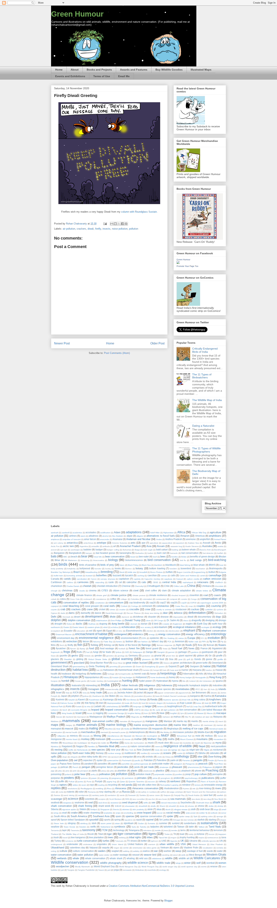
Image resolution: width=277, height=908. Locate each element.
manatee (123, 721)
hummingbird (112, 681)
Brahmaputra (216, 568)
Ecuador (68, 630)
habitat (207, 666)
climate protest (138, 595)
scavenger (56, 798)
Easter (66, 627)
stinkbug (84, 823)
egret (99, 630)
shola (182, 806)
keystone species (170, 700)
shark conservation (61, 805)
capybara (168, 579)
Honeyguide (200, 677)
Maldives (54, 721)
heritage (111, 674)
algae (129, 536)
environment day (65, 638)
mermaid (104, 732)
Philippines (207, 767)
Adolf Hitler (155, 533)
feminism (179, 641)
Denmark (66, 617)
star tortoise (189, 820)
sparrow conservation (151, 816)
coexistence (101, 599)
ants (133, 542)
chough (54, 591)
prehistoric (129, 778)
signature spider (69, 809)
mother (138, 739)
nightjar (174, 750)
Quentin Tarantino (136, 781)
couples (201, 606)
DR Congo (158, 620)
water (220, 851)
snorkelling (128, 813)
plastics (160, 770)
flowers (222, 645)
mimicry (74, 735)
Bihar (57, 560)
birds (63, 564)
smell (224, 809)
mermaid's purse (118, 732)
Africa (181, 532)
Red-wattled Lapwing (169, 785)
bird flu (183, 560)
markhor (196, 725)
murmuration (138, 743)
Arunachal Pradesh (130, 546)
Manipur (168, 721)
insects (106, 228)
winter (187, 862)
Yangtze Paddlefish (86, 870)
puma (80, 781)
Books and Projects (99, 69)
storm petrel (106, 823)
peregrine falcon (104, 767)
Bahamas (127, 550)
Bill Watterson (71, 560)
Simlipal (93, 809)
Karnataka (220, 695)
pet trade (149, 767)
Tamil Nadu (215, 826)
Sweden (82, 827)
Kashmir (60, 699)
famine (119, 642)
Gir (210, 655)
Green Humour (77, 14)
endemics (137, 634)
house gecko (81, 681)
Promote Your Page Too (187, 266)
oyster (100, 760)
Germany (133, 655)
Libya (146, 710)
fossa (165, 649)
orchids (149, 756)
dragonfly (196, 620)
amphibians (215, 535)
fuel (88, 652)
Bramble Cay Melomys (60, 572)
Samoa (57, 795)
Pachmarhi (126, 760)
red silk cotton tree (147, 785)
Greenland (217, 662)
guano (162, 666)
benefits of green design (202, 556)
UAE (163, 841)
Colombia (135, 599)
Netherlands (82, 750)
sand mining (69, 795)
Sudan (141, 823)
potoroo (84, 778)
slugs (216, 809)
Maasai (200, 713)
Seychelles (186, 802)
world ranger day (169, 867)
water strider (104, 855)
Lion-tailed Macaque (212, 709)
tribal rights (135, 837)
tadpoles (154, 826)
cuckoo (195, 609)
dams (72, 612)
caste (111, 582)
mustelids (187, 743)
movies (54, 742)
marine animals (86, 724)
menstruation (56, 732)
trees (110, 837)
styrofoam (129, 823)
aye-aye (63, 550)
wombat (210, 863)
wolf (198, 862)
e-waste (165, 624)
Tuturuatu (119, 841)
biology (113, 560)
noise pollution (120, 228)
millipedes (61, 736)
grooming (113, 666)
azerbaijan (75, 550)
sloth (193, 809)
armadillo (95, 546)
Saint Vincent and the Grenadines (201, 792)
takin (191, 826)
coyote (54, 609)
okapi (64, 757)
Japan (64, 696)
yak (62, 870)
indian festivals (130, 685)
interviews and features (135, 689)
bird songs (196, 560)
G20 (127, 652)
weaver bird (150, 854)
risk (194, 788)
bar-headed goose (105, 553)
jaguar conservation (166, 693)
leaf (188, 706)
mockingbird (152, 736)
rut (136, 792)
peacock (203, 763)
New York (129, 750)
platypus (174, 771)
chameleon (56, 586)
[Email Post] (105, 223)
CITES (104, 590)
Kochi (135, 703)
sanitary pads (98, 795)
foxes (191, 648)
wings (178, 863)
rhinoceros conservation (145, 788)
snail (64, 812)
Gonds (197, 659)
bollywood (85, 568)
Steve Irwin (59, 823)
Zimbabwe (139, 870)
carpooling (99, 582)
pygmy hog (111, 781)
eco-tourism (160, 627)
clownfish (194, 595)
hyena (175, 681)
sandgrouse (83, 795)
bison (122, 565)
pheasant (177, 767)
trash (56, 837)
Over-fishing (214, 756)
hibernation (189, 673)
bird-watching (217, 560)
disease (165, 616)
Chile (167, 586)
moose (128, 739)
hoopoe (54, 681)
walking (126, 851)
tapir (64, 830)
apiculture (154, 543)
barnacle (174, 553)
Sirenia (116, 809)
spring (117, 819)
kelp (120, 699)
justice (149, 696)
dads (63, 613)
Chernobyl (139, 586)
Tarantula (75, 830)
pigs (52, 771)
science (73, 798)
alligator (139, 536)
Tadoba (143, 827)
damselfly (85, 613)
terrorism (218, 830)
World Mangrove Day (128, 867)
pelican (64, 767)
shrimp (220, 806)
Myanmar (208, 743)
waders (102, 851)
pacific (137, 760)
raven (83, 785)
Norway (100, 753)
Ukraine (193, 841)
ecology (217, 627)
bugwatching (199, 572)
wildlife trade (163, 862)
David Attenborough (114, 613)
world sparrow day (189, 867)
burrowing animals (74, 576)
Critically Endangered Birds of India (205, 350)
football (122, 649)
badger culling (113, 550)
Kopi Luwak (186, 703)
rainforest (175, 781)
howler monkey (96, 681)
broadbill (143, 572)
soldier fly (203, 813)
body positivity (57, 569)
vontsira (219, 848)
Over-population (59, 760)
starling (212, 819)
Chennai (126, 586)
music (151, 742)
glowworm (146, 659)
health (54, 673)
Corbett (124, 606)
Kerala (153, 699)
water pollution (85, 854)
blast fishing (185, 565)
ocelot (179, 753)
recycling (112, 785)
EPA (144, 638)
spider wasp (184, 816)
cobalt (53, 599)
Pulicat (71, 781)
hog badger (127, 677)
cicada (82, 591)
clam (164, 590)
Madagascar (96, 716)
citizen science (120, 590)
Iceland (192, 681)
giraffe (219, 655)
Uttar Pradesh (216, 844)
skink (150, 809)
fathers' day (157, 641)
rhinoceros (120, 788)
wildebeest (156, 858)
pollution (133, 228)
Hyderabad (162, 681)
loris (154, 713)
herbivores (96, 673)
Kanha (207, 696)
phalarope (164, 767)
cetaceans (202, 582)
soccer (160, 813)
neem (157, 746)
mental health (71, 732)
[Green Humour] (178, 262)
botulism (173, 569)
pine (67, 771)
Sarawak (132, 795)
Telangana (134, 830)
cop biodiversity (137, 602)
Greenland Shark (60, 666)
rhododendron (171, 788)
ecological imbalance (184, 627)
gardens (194, 652)
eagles (189, 623)
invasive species (162, 689)
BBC (65, 557)
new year (116, 749)
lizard (78, 713)
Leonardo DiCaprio (79, 710)
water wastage (120, 854)
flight (178, 645)
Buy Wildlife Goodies (169, 69)
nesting (58, 749)
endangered (120, 634)
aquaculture (167, 543)
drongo (222, 620)
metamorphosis (137, 732)
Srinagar (176, 820)
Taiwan (180, 826)
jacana (110, 693)
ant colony (58, 543)
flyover (73, 649)
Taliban (201, 827)
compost (173, 599)
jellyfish (75, 696)
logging (99, 713)
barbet (150, 553)
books (118, 568)
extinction (71, 641)
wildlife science (137, 862)
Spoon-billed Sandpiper (72, 819)
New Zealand (144, 749)
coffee (113, 599)
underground (56, 844)
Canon (94, 579)
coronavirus (162, 606)
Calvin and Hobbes (188, 576)
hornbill (65, 680)
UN (221, 841)
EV (202, 638)
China (191, 585)
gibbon (200, 655)
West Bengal (195, 854)
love (162, 713)
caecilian (152, 575)
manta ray (182, 721)
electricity (161, 631)
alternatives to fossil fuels (161, 535)
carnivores (83, 582)
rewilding (99, 788)
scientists (89, 799)
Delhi (53, 616)
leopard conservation (116, 709)
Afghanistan (168, 533)
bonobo (98, 569)
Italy (67, 693)
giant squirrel (186, 655)
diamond (125, 617)
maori (220, 721)
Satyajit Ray (179, 795)
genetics (110, 656)
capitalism (124, 579)
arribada (106, 546)
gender (98, 655)
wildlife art (184, 858)
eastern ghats (94, 627)
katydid (71, 700)
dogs (218, 616)
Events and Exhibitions (70, 76)
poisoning (56, 774)
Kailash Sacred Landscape (175, 696)
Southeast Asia (101, 816)
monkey (85, 739)
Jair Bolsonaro (199, 692)
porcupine (217, 774)
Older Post (157, 343)
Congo (194, 599)
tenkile (158, 830)
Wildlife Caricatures (207, 858)
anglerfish (205, 539)
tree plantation (96, 837)
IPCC (197, 689)
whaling (131, 858)
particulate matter (161, 763)
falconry (96, 642)
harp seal (174, 670)
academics (77, 533)
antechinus (88, 543)
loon (146, 713)
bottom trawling (157, 568)
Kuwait (78, 706)
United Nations (135, 844)
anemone (191, 539)
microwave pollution (183, 732)
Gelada (87, 656)
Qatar (122, 781)
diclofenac (138, 616)
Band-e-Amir (205, 550)
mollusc (209, 735)
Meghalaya (172, 728)
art (114, 546)
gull (182, 666)
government (59, 662)
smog (56, 813)
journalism (138, 696)
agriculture (215, 532)
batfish (220, 553)
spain (118, 816)
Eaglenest (177, 624)
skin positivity (138, 809)
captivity (137, 579)
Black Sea (146, 565)
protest (177, 778)
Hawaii (219, 670)
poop (188, 774)
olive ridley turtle (89, 756)
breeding (107, 571)
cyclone (220, 609)
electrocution (174, 631)
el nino (119, 631)
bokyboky (71, 569)
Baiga (137, 550)
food (91, 648)
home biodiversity (158, 677)
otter (199, 756)
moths (171, 739)
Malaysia (218, 716)
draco (185, 620)
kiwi (101, 703)
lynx (182, 713)
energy (152, 634)
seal (90, 802)
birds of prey (107, 564)
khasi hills (186, 700)
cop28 (174, 602)
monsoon (100, 739)
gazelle (63, 655)
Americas (200, 536)
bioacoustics (98, 560)
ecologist (205, 627)
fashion (129, 641)
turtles (106, 840)
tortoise (200, 834)
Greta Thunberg (97, 666)
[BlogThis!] (115, 224)
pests (137, 767)
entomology (218, 634)
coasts (217, 595)
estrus (181, 638)
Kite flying (90, 703)
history (106, 677)
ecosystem (55, 631)
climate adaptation (181, 590)
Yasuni (101, 870)
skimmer (125, 809)
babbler (87, 549)
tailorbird (168, 826)
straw (117, 823)
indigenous (149, 685)
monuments (116, 739)
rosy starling (105, 791)
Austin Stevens (192, 546)
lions (53, 713)
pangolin (197, 760)
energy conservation (169, 634)
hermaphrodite (124, 674)
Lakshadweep (112, 706)
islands (222, 689)
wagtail (115, 851)
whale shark (116, 858)
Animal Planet (220, 539)
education (81, 631)
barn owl (161, 553)
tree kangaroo (78, 837)
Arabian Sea (193, 543)
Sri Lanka (164, 819)
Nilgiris (206, 750)
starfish (201, 819)
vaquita (105, 847)
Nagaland (67, 746)
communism (161, 599)
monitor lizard (71, 739)
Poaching (212, 770)
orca (139, 756)
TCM (104, 830)
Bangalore (59, 553)
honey (172, 677)
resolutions (72, 788)
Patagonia (190, 764)
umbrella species (208, 841)
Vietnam (164, 847)
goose (209, 659)
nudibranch (130, 753)
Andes (159, 539)
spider (170, 816)
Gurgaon (194, 666)
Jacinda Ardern (125, 692)
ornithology (181, 756)
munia (127, 743)
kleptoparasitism (114, 703)
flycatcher (61, 648)
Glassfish (68, 659)
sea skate (196, 799)
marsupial (56, 728)
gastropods (207, 652)
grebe (156, 662)
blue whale (199, 565)
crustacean (181, 609)
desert (77, 616)
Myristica (54, 746)
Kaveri (81, 699)
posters (69, 777)
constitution (100, 603)
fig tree (213, 641)
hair (97, 670)
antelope (101, 542)
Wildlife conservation (69, 862)
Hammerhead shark (128, 670)
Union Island (117, 844)
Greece (166, 663)
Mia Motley (164, 732)
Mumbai (114, 742)
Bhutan (222, 556)
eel (90, 630)
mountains (202, 739)
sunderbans (190, 823)
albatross (93, 536)
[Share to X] (119, 224)
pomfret (178, 774)
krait (206, 703)
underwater (72, 844)
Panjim (211, 760)
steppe (223, 820)
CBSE (155, 582)
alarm (83, 536)
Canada (55, 579)
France (204, 648)
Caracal (179, 579)
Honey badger (185, 677)
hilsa (209, 673)
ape (143, 543)
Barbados (139, 553)
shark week (104, 806)
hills (201, 673)
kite (78, 703)
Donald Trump (132, 620)
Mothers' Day (155, 739)
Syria (134, 827)
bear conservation (115, 556)
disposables (178, 617)
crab (62, 609)
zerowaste (127, 870)
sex (153, 802)
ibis (184, 681)
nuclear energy (114, 753)
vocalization (208, 848)
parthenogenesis (140, 764)
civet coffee (151, 590)
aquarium (180, 543)
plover (198, 770)
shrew (201, 806)
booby (108, 569)
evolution (214, 637)
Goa (171, 659)
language (137, 706)
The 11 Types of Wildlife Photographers (206, 450)
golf (188, 659)
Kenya (143, 699)
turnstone (69, 841)
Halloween (108, 670)
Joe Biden (110, 696)
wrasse (214, 866)
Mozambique (68, 743)
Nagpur (80, 746)
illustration (58, 685)
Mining (97, 735)
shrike (211, 806)
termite (174, 830)
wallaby (136, 851)
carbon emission (212, 578)
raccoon (151, 781)
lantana (160, 706)
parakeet (88, 763)
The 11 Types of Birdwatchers (201, 376)
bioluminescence (134, 560)
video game (151, 848)
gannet (171, 652)
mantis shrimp (209, 721)
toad (182, 834)
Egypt (109, 630)
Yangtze (70, 870)
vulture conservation (83, 851)
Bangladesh (75, 553)
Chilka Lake (179, 586)
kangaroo (195, 696)
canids (67, 578)
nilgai (183, 750)
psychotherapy (191, 778)
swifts (93, 826)
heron (153, 673)
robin (53, 792)
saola (122, 795)
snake (74, 812)
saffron (163, 792)
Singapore (104, 809)
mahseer (166, 717)
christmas (67, 590)
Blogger (168, 900)
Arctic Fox (55, 546)
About (75, 69)
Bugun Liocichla (184, 572)
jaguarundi (183, 693)
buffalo (169, 572)
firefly (98, 228)
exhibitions (56, 641)
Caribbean (56, 582)
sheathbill (143, 806)
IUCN (76, 692)
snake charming (91, 812)
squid (139, 819)
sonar (223, 813)
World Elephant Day (104, 866)
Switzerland (105, 827)
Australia (207, 546)
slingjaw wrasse (180, 809)
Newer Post (62, 343)
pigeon (219, 767)
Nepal (202, 746)
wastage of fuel (195, 851)
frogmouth (55, 652)
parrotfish (126, 764)
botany (139, 568)
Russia (126, 791)
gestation (146, 656)
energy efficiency (195, 634)
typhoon (154, 841)
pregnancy (116, 778)
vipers (176, 847)
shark (216, 802)
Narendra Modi (106, 746)
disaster (152, 616)
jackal (140, 692)
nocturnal (218, 749)
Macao (210, 713)
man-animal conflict (103, 721)
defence (178, 612)
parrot (114, 763)
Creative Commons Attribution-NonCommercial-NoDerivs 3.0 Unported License (151, 885)
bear (84, 556)
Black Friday (133, 565)
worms (204, 867)
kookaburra (171, 703)
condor (184, 599)
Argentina (84, 546)
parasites (102, 763)
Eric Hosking (169, 638)
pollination (104, 774)
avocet (54, 550)
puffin (61, 781)
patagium (178, 764)
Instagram (93, 689)
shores (191, 806)
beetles (174, 557)
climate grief (101, 595)
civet (135, 590)
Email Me (124, 76)
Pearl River (218, 764)
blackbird (158, 565)
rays (92, 785)
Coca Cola (74, 599)
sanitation (112, 795)
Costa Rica (180, 606)
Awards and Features (133, 69)
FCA (169, 642)
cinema (92, 590)
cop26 (152, 602)
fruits (79, 652)
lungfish (173, 713)
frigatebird (217, 648)
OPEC (105, 757)
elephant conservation (214, 630)
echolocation (128, 627)
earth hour (217, 623)
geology (121, 656)
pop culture (201, 774)
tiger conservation (129, 833)
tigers (152, 833)
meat (118, 729)
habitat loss (80, 669)
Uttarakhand (57, 847)
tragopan (222, 834)
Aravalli (206, 543)
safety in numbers (149, 792)
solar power (191, 813)
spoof (54, 819)
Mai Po (188, 717)
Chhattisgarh (153, 586)
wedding (165, 855)
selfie (145, 803)
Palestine (161, 760)
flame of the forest (128, 645)
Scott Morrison (115, 799)
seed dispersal (130, 802)
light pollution (170, 710)
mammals (71, 720)
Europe (191, 638)
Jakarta (213, 693)
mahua (177, 716)
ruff (117, 792)
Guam (138, 666)
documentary (204, 616)
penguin (86, 767)
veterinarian (137, 848)
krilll (214, 703)
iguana (219, 681)
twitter (144, 841)
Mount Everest (186, 739)
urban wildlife (166, 844)
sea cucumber (139, 799)
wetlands (62, 858)
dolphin (56, 620)
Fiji (222, 642)
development (93, 616)
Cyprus (54, 613)
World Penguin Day (150, 867)
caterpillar (131, 582)
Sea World (218, 799)
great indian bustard (137, 662)
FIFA (204, 642)
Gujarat (172, 666)
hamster (146, 670)
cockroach (87, 599)
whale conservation (95, 858)
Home (59, 69)
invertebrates (182, 689)
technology (119, 830)
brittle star (132, 572)
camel (202, 576)
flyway (82, 649)
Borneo (128, 569)
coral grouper (92, 606)
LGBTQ (137, 710)
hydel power (145, 681)
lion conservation (188, 709)
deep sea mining (152, 613)
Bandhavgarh (220, 550)
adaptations (134, 532)
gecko (74, 655)
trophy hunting (187, 837)
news (157, 750)
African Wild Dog (199, 533)
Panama (186, 760)
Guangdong (150, 666)
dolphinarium (101, 620)
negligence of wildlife (177, 746)
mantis (194, 721)
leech (65, 710)
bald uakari (162, 549)
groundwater (126, 666)
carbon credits (193, 579)
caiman (164, 576)
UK (182, 840)
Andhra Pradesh (173, 539)
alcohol (105, 536)
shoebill (172, 806)
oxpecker (88, 760)
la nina (87, 706)
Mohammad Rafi (184, 736)
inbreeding (91, 685)
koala (127, 703)
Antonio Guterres (119, 543)
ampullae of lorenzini (71, 539)
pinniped (84, 771)
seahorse (79, 802)
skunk (168, 809)
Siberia (54, 809)
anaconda (104, 539)
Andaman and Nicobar (138, 539)
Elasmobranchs (134, 630)
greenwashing (79, 666)
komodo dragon (156, 703)
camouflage (215, 575)
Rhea (109, 788)
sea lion (151, 799)
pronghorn (165, 778)
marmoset (208, 725)
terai (166, 830)
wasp (178, 851)
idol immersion (205, 681)
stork (94, 823)
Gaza (53, 656)
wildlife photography (111, 862)
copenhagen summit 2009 (211, 603)
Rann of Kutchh (208, 781)
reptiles (56, 788)
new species (98, 749)
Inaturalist (77, 685)
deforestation (197, 612)
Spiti (195, 816)
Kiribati (54, 703)
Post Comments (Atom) (117, 353)
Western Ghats (216, 854)
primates (142, 778)
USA (183, 844)
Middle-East (203, 732)
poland (68, 774)
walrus (146, 851)
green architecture (182, 662)
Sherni (162, 806)
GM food (159, 659)
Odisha (202, 753)
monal (220, 736)
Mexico (152, 732)
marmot (220, 725)
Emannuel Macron (64, 634)
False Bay (108, 642)
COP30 (193, 603)
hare (165, 670)
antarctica (72, 542)
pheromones (193, 767)
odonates (215, 753)
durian (144, 623)
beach (74, 556)
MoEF (165, 735)
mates (82, 728)
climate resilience (158, 595)
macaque (221, 713)
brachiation (200, 569)
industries (218, 685)
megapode (157, 728)
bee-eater (144, 556)
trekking (122, 838)
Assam (161, 546)
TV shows (132, 841)
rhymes (186, 788)
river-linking (205, 788)
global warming (122, 659)
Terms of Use (101, 76)
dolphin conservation (79, 620)
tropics (201, 838)
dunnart (133, 624)
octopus (190, 753)
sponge (220, 816)
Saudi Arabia (194, 795)
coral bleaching (70, 606)
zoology (162, 870)
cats (144, 582)
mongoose (56, 739)
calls (173, 575)
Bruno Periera (156, 572)
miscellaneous (113, 736)
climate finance (84, 595)
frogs (67, 651)
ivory (85, 693)
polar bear (79, 774)
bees (163, 556)
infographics (57, 689)
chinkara (206, 586)
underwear (87, 844)
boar (221, 565)
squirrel (150, 819)
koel (143, 703)
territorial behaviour (200, 830)
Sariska (142, 795)
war (156, 851)
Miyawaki (127, 736)
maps (54, 724)
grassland (79, 662)
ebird (105, 627)
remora (198, 785)
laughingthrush (175, 706)
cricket (102, 609)
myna (218, 742)
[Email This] (112, 224)
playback (186, 770)
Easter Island (78, 627)
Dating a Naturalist (203, 425)
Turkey (57, 841)
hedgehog (81, 673)
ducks (79, 623)
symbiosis (119, 826)
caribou (70, 582)
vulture (63, 851)
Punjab (98, 781)
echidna (114, 627)
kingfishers (215, 699)
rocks (61, 792)
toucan (212, 834)
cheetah (87, 586)
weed (175, 855)
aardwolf (65, 533)
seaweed (115, 803)
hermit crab (140, 673)
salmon (223, 792)
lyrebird (190, 713)
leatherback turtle (214, 706)
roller (81, 791)
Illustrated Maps (201, 69)
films (53, 645)
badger (99, 549)
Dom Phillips (116, 620)
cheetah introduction (107, 586)
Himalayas (71, 677)
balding (175, 550)
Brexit (121, 572)
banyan (89, 553)
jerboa (86, 696)
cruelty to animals (164, 609)
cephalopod (188, 582)
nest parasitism (218, 746)
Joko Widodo (125, 696)
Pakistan (148, 760)
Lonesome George (116, 713)
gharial (157, 655)
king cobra (199, 699)
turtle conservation (87, 840)
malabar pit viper (202, 717)
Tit (174, 834)
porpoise (55, 778)
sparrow (129, 816)
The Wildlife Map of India (207, 400)
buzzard (117, 575)
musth (197, 743)
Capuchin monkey (152, 579)
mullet (103, 743)
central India (169, 582)
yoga (116, 870)
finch (62, 645)
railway (162, 781)
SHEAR (118, 806)
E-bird (155, 623)
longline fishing (134, 713)
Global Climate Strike (97, 659)
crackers (81, 228)
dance (98, 613)
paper (53, 764)
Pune (89, 781)
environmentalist (129, 638)
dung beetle (118, 623)
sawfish (220, 795)
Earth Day (202, 623)
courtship (216, 606)
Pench (75, 767)
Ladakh (98, 706)
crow (147, 609)
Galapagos (137, 652)
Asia (148, 546)
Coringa (134, 606)
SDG (127, 799)
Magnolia (135, 717)
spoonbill (94, 819)
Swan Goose (69, 827)
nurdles (144, 753)
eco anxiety (146, 627)
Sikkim (83, 809)
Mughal (94, 743)
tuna (224, 837)
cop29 (184, 603)
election (149, 631)
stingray (72, 823)
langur (148, 706)
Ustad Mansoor (199, 844)
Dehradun (218, 613)
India (105, 685)
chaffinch (219, 582)
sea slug (207, 799)
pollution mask (143, 774)
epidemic (154, 638)
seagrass (67, 803)
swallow (55, 826)
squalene (129, 820)
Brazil (76, 572)
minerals (86, 736)
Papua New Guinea (70, 763)
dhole (113, 616)
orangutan (127, 756)
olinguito (74, 757)
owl (75, 760)
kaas (157, 696)
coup (190, 606)
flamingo (146, 645)
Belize (184, 557)
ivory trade (96, 692)
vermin (126, 848)
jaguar (150, 692)
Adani (117, 532)
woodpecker (62, 866)
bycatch (129, 575)
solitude (214, 813)
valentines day (77, 847)
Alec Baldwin (117, 536)
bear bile (98, 557)
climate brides (202, 591)
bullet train (58, 576)
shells (153, 806)
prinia (155, 778)
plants (134, 770)
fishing (94, 645)
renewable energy (213, 785)
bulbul (212, 572)
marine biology (116, 724)
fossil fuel (176, 648)
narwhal (123, 746)
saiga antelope (176, 792)
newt (165, 750)
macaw (59, 717)
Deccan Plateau (134, 613)
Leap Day (197, 706)
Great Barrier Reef (99, 662)
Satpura (167, 795)
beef (155, 557)
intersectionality (112, 689)
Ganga (149, 652)
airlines (73, 536)
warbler (167, 851)
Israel (59, 692)
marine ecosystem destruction (150, 725)
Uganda (173, 841)
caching (140, 576)
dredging (210, 620)
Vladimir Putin (191, 847)
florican (210, 645)
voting (53, 851)
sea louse (162, 799)
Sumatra (151, 823)
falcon (86, 641)
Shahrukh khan (202, 803)
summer (163, 823)
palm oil (174, 760)
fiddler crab (193, 642)
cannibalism (82, 579)
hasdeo (208, 670)
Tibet (100, 834)
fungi (95, 652)
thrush (90, 834)
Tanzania (55, 830)
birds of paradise (87, 565)
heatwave (66, 673)
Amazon (184, 535)
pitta (112, 771)
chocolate (219, 586)
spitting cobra (207, 816)
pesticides (122, 767)
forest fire (134, 648)
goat (180, 659)
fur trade (107, 652)
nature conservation (140, 746)
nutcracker (155, 753)
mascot (69, 728)
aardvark (54, 533)
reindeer (186, 785)
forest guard (152, 648)
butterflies (101, 575)
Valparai (93, 847)
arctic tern (68, 546)
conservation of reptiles (76, 602)
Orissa (168, 757)
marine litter (180, 725)
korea (198, 703)
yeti (108, 870)
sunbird (176, 823)
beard (132, 557)
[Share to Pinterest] (126, 224)
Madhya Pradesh (116, 716)
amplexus (55, 539)
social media (173, 812)
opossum (115, 757)
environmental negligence (96, 637)
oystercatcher (113, 760)
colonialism (147, 599)
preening (104, 778)
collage (124, 599)
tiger (109, 834)
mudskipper (82, 743)
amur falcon (90, 539)
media (126, 729)
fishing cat (109, 645)
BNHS (212, 565)
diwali (91, 228)
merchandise (88, 732)
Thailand (54, 834)
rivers (218, 788)
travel (65, 838)
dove (148, 620)
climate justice (118, 595)
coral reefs (109, 606)
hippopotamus (92, 677)
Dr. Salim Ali (173, 620)
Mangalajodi (136, 721)
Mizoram (139, 736)
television (147, 830)
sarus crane (154, 795)
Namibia (91, 746)
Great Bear (117, 663)
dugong (103, 623)
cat (120, 582)
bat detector (208, 553)
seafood (55, 802)
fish (79, 644)
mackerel (69, 717)
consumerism (116, 602)
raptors (63, 784)
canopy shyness (107, 579)
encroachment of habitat (91, 634)
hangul (156, 670)
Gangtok (161, 652)
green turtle (202, 662)
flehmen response (165, 645)
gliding (79, 659)
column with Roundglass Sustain (139, 211)
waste (210, 851)
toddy (190, 834)
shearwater (130, 806)
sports (107, 819)
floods (188, 645)
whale (76, 858)
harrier (185, 670)
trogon (174, 838)
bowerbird (186, 568)
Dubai (69, 624)
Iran (205, 689)
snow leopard (144, 812)
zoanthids (151, 870)
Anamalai (117, 539)
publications (207, 778)
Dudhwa (92, 624)
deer (165, 612)
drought (58, 623)
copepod (55, 606)
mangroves (151, 721)
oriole (159, 757)
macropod (81, 717)
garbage (182, 652)
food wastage (107, 648)
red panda (126, 784)
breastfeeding (91, 572)
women (222, 862)
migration (220, 732)
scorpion (102, 799)
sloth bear (205, 809)
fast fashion (142, 642)
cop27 (163, 602)
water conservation (61, 854)
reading (101, 785)
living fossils (67, 713)
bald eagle (147, 550)
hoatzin (115, 677)
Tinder (167, 834)
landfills (125, 706)
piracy (103, 771)
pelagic (54, 767)
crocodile (134, 609)
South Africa (60, 816)
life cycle (156, 710)
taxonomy (88, 830)
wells (183, 855)
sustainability (209, 823)
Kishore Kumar (66, 703)
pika (60, 771)
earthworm (55, 627)
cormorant (147, 606)
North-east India (81, 753)
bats (54, 556)
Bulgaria (222, 572)
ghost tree (170, 656)
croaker (122, 609)
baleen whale (189, 549)
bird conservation (159, 560)
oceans (167, 753)
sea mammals (178, 798)
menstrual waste (216, 729)
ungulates (102, 844)
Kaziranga (108, 699)
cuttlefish (209, 609)
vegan (116, 848)
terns (183, 830)
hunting (127, 680)
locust (89, 713)
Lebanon (55, 710)
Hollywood (141, 677)
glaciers (55, 659)
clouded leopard (178, 595)
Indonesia (166, 685)
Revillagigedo (86, 788)
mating (93, 728)
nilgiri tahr (194, 749)
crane (90, 609)
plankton (122, 770)
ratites (75, 785)
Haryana (197, 670)
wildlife (168, 858)
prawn (94, 778)
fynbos (118, 652)
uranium (151, 844)
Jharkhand (96, 696)
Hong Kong (215, 677)
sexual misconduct (169, 803)
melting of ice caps (193, 728)
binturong (85, 560)
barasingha (125, 553)
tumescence (213, 838)
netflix (70, 750)
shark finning (85, 805)
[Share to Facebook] (122, 224)
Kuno (68, 706)
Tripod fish (163, 838)
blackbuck (170, 565)
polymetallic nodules (163, 774)
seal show (102, 803)
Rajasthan (191, 781)
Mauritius (109, 729)
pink (75, 771)
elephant (189, 630)
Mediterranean (140, 728)
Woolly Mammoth (82, 867)
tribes (150, 837)
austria (220, 546)
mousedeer (218, 739)
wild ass (143, 858)
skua (159, 809)
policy (93, 774)
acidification (105, 533)
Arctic (218, 542)
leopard (95, 709)
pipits (94, 770)
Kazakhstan (94, 700)
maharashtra (149, 716)
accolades (91, 532)
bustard (89, 576)
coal (205, 595)
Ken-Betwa (131, 700)
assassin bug (176, 546)
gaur (220, 652)
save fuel (208, 795)
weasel (136, 854)
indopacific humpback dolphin (193, 685)
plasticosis (147, 771)
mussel (176, 743)
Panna (220, 760)
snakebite (108, 813)
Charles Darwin (72, 586)
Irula (213, 689)
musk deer (163, 742)
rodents (70, 791)
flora (200, 645)
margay (69, 725)
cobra (63, 599)
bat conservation (190, 553)
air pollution (69, 228)
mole (197, 735)
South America (79, 816)
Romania (92, 792)
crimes (112, 609)
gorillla (220, 659)
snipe (118, 813)
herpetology (168, 673)
